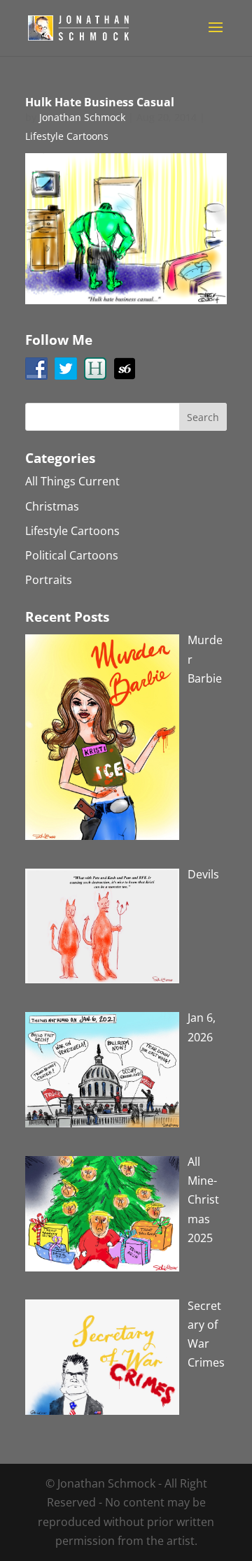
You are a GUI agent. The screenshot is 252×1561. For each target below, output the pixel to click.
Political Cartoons (71, 555)
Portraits (48, 579)
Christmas (52, 506)
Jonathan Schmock (82, 117)
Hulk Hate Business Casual (99, 102)
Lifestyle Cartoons (66, 136)
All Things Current (72, 481)
